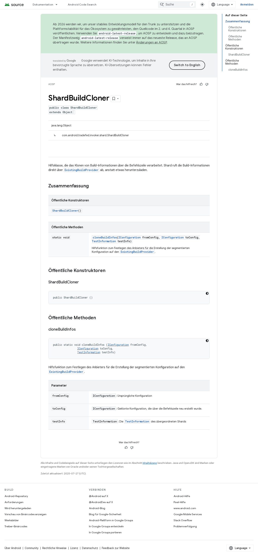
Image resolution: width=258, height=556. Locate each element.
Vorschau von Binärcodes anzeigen (25, 514)
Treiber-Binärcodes (16, 526)
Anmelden (246, 4)
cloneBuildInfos (105, 237)
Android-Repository (16, 496)
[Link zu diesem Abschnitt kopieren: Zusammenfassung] (92, 186)
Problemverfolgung (185, 526)
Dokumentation (43, 4)
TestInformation (104, 241)
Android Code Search (82, 4)
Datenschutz (90, 548)
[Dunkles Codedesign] (207, 293)
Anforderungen (14, 502)
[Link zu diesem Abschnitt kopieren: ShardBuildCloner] (82, 282)
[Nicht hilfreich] (207, 84)
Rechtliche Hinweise (54, 548)
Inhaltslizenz (150, 463)
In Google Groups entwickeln (106, 526)
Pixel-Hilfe (179, 502)
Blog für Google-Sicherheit (105, 514)
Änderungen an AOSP (151, 42)
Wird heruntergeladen (18, 508)
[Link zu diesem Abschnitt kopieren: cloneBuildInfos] (79, 329)
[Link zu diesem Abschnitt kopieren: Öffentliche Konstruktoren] (109, 271)
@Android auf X (98, 496)
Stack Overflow (183, 520)
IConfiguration (129, 237)
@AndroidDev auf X (101, 502)
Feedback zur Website (116, 548)
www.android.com (185, 508)
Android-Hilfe (182, 496)
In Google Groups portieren (105, 532)
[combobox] (177, 4)
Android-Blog (97, 508)
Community (32, 548)
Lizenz (74, 548)
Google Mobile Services (188, 514)
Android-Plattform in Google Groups (111, 520)
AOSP (51, 84)
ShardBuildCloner (65, 210)
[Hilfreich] (201, 84)
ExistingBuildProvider (81, 170)
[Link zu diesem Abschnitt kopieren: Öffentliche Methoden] (100, 318)
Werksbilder (12, 520)
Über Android (13, 548)
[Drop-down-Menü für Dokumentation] (58, 4)
